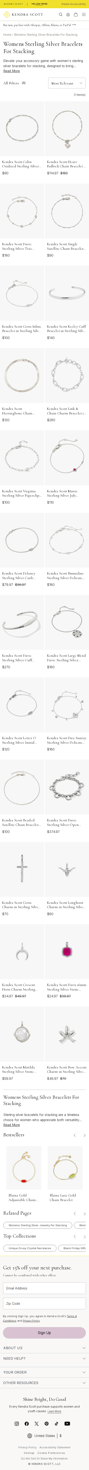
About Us (12, 1348)
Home (7, 34)
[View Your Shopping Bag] (76, 14)
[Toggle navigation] (83, 14)
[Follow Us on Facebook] (27, 1424)
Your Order (14, 1372)
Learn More (54, 1411)
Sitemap (29, 1453)
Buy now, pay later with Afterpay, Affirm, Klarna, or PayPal (37, 25)
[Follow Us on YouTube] (67, 1424)
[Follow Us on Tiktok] (56, 1424)
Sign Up (44, 1333)
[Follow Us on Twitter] (37, 1424)
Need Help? (14, 1358)
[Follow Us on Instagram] (17, 1424)
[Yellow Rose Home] (39, 4)
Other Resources (20, 1383)
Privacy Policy (31, 1320)
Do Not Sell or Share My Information (44, 1458)
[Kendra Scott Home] (13, 4)
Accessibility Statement (55, 1447)
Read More (11, 71)
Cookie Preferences (51, 1453)
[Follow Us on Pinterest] (46, 1424)
